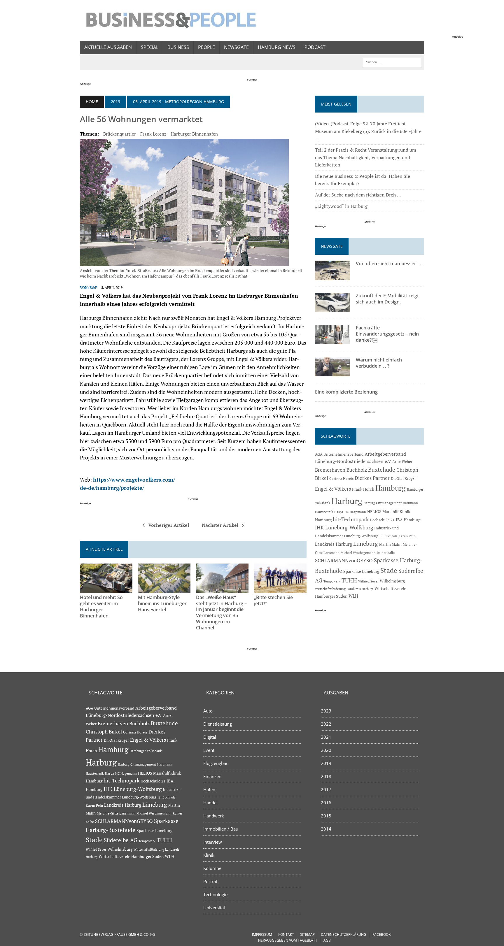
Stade (388, 570)
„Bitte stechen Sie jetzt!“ (273, 600)
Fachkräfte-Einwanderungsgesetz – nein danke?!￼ (387, 333)
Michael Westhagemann (358, 552)
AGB (327, 940)
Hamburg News (276, 47)
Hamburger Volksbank (146, 751)
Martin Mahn (390, 544)
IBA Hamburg (408, 519)
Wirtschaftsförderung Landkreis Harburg (344, 589)
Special (149, 47)
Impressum (262, 934)
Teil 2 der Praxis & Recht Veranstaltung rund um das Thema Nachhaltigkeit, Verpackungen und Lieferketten (365, 157)
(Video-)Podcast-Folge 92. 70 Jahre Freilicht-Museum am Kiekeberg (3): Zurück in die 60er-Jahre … (368, 131)
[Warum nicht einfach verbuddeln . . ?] (332, 372)
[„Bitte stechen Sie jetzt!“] (280, 589)
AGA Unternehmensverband (339, 454)
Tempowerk (331, 581)
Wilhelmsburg (392, 581)
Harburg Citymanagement (382, 503)
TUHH (349, 580)
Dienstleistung (217, 724)
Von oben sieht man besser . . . (389, 263)
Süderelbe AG (120, 840)
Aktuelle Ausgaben (108, 47)
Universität (214, 907)
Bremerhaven (330, 470)
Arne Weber (402, 461)
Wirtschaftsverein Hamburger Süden (131, 856)
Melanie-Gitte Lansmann (116, 813)
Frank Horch (363, 489)
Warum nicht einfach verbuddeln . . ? (379, 363)
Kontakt (286, 934)
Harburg (346, 500)
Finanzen (212, 776)
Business (178, 47)
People (206, 47)
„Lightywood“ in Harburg (341, 206)
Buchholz (356, 470)
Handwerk (213, 816)
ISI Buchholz (388, 536)
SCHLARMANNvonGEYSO (344, 560)
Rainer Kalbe (386, 553)
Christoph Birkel (104, 732)
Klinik (208, 855)
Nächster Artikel (220, 525)
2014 (326, 829)
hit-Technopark (351, 519)
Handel (210, 802)
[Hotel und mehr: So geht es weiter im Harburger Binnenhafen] (106, 589)
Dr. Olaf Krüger (403, 478)
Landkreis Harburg (333, 544)
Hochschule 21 (382, 519)
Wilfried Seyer (368, 581)
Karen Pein (407, 535)
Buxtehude (381, 469)
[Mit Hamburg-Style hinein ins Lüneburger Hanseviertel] (164, 589)
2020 (326, 750)
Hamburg (390, 488)
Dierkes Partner (372, 478)
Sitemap (307, 934)
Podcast (315, 47)
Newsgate (236, 47)
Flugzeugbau (216, 763)
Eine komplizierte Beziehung (346, 392)
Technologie (215, 894)
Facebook (381, 934)
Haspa (338, 512)
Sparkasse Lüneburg (361, 571)
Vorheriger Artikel (168, 525)
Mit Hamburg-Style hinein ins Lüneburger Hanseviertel (162, 603)
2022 (326, 724)
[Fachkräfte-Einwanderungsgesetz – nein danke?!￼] (332, 340)
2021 (326, 737)
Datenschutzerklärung (343, 934)
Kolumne (212, 868)
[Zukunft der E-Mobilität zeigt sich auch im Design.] (332, 308)
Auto (208, 711)
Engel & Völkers (333, 488)
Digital (209, 737)
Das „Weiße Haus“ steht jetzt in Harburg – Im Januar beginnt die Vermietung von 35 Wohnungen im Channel (221, 612)
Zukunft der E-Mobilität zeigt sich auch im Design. (387, 298)
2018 (326, 776)
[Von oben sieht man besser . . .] (332, 276)
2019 (115, 101)
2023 (326, 711)
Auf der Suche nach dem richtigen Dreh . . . (358, 195)
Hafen (209, 789)
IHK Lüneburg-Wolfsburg (344, 527)
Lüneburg (365, 543)
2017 (326, 789)
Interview (212, 842)
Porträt (210, 881)
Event (208, 750)
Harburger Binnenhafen (194, 134)
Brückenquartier (119, 134)
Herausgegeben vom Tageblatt (287, 940)
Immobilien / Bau (220, 829)
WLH (353, 596)
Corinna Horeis (341, 478)
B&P (93, 287)
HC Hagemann (355, 512)
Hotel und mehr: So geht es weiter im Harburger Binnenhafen (101, 606)
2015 (326, 816)
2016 (326, 802)
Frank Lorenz (153, 134)
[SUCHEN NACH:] (392, 61)
